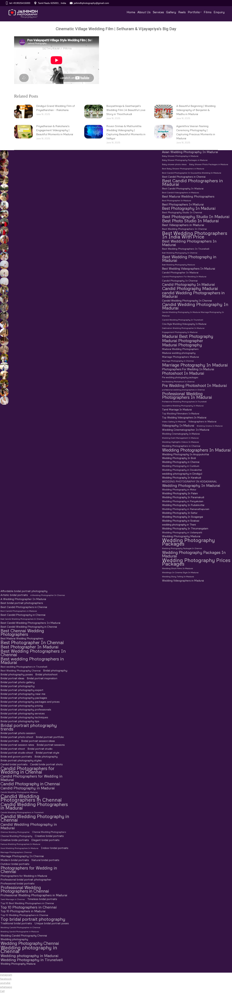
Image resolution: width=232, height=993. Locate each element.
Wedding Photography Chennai (30, 943)
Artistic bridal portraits (14, 595)
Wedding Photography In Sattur (180, 512)
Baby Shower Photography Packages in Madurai (185, 160)
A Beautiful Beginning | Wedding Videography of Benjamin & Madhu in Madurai (196, 110)
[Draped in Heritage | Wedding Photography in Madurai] (4, 375)
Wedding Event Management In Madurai (180, 438)
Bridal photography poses (17, 674)
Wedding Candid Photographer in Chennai (20, 927)
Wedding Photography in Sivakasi (180, 520)
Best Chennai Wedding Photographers (22, 632)
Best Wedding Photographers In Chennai (184, 229)
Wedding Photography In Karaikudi (181, 477)
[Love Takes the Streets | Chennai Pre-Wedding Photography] (4, 315)
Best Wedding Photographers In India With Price (194, 234)
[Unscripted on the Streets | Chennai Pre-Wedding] (4, 324)
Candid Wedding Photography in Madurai (29, 826)
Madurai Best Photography (187, 336)
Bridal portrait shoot (13, 748)
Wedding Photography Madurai (181, 536)
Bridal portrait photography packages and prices (30, 701)
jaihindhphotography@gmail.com (91, 3)
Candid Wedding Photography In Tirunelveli (182, 320)
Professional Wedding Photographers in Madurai (34, 895)
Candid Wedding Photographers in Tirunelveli (22, 812)
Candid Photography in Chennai (30, 783)
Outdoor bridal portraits (15, 864)
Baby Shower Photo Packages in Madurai (208, 164)
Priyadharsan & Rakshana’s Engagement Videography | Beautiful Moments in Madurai (54, 130)
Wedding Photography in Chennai (180, 461)
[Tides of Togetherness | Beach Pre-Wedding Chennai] (4, 281)
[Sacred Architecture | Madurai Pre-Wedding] (4, 188)
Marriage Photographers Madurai (180, 356)
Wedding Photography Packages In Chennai (182, 548)
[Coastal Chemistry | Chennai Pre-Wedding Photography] (4, 256)
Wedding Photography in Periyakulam (182, 501)
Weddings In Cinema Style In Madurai (180, 572)
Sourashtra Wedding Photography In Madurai (183, 406)
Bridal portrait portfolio (50, 737)
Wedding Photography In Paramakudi (183, 497)
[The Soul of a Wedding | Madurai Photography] (4, 358)
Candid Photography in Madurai (28, 788)
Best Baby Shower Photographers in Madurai (183, 168)
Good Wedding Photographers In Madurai (19, 848)
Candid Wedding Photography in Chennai (35, 818)
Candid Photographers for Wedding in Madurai (31, 778)
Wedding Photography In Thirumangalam (185, 528)
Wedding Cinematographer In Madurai (185, 429)
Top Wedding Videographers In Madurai (184, 417)
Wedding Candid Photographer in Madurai (20, 931)
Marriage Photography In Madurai (195, 365)
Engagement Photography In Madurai (180, 332)
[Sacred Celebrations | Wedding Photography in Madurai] (4, 366)
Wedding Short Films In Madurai (177, 568)
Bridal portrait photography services (23, 713)
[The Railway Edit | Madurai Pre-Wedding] (4, 231)
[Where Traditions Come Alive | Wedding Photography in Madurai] (4, 332)
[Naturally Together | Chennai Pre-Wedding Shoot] (4, 290)
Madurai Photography (182, 344)
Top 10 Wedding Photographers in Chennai (24, 914)
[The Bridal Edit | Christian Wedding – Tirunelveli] (4, 154)
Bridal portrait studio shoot (17, 752)
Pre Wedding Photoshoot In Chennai (178, 381)
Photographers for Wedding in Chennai (29, 869)
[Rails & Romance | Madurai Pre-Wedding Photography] (4, 247)
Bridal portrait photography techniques (24, 717)
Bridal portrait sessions (51, 744)
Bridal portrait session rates (17, 744)
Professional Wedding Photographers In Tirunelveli (184, 401)
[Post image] (23, 111)
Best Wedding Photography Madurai (178, 265)
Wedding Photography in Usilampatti (182, 532)
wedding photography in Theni (179, 524)
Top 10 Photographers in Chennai (29, 907)
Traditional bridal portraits (16, 923)
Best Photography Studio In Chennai (182, 212)
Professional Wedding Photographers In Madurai (187, 395)
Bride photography (46, 756)
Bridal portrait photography (17, 686)
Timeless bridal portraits (42, 899)
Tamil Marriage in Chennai (13, 899)
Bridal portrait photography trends (29, 726)
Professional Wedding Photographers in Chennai (25, 889)
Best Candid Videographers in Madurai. (180, 192)
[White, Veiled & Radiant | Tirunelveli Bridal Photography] (4, 163)
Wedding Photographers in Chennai (181, 446)
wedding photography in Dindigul (182, 473)
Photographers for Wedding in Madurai (24, 875)
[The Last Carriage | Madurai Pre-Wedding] (4, 222)
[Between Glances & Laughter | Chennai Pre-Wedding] (4, 307)
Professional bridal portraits (17, 883)
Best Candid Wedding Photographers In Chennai (22, 619)
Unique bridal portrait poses (51, 923)
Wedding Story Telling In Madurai (178, 576)
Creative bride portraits (15, 840)
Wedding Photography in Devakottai (182, 469)
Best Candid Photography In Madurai (182, 188)
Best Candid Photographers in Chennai (184, 176)
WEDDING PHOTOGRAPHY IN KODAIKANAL (189, 481)
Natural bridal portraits (45, 860)
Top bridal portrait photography (33, 919)
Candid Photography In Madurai (188, 284)
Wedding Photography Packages (188, 542)
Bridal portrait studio (40, 748)
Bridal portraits (10, 741)
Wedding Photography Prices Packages (196, 561)
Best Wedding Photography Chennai (21, 670)
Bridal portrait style (47, 752)
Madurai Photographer (182, 340)
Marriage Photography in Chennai (178, 361)
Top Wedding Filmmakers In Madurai (180, 413)
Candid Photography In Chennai (180, 280)
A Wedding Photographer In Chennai (47, 595)
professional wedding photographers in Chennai (183, 390)
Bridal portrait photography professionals (26, 709)
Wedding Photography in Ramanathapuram (185, 509)
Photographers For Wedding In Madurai (188, 369)
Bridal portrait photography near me (23, 694)
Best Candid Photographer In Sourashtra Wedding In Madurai (191, 173)
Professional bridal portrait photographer (26, 879)
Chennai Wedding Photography (16, 836)
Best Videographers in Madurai (183, 225)
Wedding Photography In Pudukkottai (183, 505)
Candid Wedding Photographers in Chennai (31, 797)
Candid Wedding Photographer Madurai (19, 792)
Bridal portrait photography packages (24, 697)
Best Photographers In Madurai (183, 204)
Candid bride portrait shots (46, 764)
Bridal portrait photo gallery (18, 682)
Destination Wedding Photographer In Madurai (183, 328)
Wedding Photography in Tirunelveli (32, 959)
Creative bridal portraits (49, 836)
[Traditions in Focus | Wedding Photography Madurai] (4, 341)
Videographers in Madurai (202, 421)
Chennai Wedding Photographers (49, 832)
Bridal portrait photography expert (22, 690)
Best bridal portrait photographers (22, 603)
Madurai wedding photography (178, 352)
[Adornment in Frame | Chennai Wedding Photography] (4, 383)
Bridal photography (55, 670)
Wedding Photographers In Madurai (196, 450)
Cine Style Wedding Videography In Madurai (184, 324)
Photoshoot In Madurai (183, 373)
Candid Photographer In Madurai (180, 272)
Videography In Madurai (178, 425)
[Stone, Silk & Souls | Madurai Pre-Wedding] (4, 214)
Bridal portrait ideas (12, 678)
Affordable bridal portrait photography (24, 591)
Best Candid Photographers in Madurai (192, 182)
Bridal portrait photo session (18, 733)
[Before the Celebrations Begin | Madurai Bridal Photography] (4, 400)
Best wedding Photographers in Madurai (32, 660)
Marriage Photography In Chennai (22, 856)
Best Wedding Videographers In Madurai (188, 268)
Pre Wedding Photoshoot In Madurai (194, 385)
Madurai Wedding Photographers (180, 349)
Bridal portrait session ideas (38, 741)
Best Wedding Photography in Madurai (189, 258)
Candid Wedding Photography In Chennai (187, 300)
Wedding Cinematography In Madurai (181, 433)
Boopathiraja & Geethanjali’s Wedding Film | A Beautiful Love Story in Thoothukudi (125, 110)
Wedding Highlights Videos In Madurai (180, 442)
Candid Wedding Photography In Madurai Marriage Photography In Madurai (193, 314)
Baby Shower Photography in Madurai (180, 156)
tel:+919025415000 (19, 3)
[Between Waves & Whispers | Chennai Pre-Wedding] (4, 273)
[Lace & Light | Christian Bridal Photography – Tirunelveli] (4, 171)
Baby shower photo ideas (174, 164)
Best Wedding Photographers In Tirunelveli (185, 248)
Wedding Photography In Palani (180, 493)
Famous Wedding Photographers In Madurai (20, 844)
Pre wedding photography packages (180, 377)
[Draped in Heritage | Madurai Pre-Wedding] (4, 197)
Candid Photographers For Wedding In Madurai (184, 276)
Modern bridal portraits (15, 860)
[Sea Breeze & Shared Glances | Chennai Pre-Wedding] (4, 264)
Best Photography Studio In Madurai (195, 216)
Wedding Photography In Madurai (191, 485)
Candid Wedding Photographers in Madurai (34, 806)
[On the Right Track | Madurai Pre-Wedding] (4, 239)
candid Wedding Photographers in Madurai (193, 294)
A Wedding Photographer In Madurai (23, 599)
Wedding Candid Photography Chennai (24, 935)
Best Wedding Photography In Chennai (179, 253)
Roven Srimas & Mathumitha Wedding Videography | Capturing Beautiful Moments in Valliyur (125, 132)
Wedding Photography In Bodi (179, 458)
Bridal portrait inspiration (42, 678)
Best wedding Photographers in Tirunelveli (24, 666)
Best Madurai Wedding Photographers (188, 196)
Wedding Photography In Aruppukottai (185, 454)
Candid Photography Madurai (190, 288)
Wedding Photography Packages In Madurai (194, 554)
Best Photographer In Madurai (176, 200)
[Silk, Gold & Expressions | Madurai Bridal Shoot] (4, 392)
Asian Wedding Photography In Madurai (190, 152)
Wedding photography (14, 939)
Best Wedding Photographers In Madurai (189, 242)
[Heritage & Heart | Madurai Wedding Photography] (4, 349)
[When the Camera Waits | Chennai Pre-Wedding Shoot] (4, 298)
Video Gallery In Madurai (174, 421)
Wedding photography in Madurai (29, 955)
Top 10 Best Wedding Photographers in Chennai (27, 903)
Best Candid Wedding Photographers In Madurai (30, 622)
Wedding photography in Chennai (29, 949)
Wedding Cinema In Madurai (210, 426)
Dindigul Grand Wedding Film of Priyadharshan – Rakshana (55, 108)
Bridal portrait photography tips (20, 721)
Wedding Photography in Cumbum (180, 465)
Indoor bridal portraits (54, 848)
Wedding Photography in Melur (179, 489)
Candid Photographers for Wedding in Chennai (27, 770)
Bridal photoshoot (46, 674)
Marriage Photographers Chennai (16, 852)
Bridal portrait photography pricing (22, 705)
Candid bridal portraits (14, 764)
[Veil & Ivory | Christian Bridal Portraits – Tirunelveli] (4, 180)
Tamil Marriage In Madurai (177, 409)
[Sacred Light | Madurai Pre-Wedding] (4, 205)
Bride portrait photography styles (21, 760)
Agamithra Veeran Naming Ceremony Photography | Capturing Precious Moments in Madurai (195, 132)
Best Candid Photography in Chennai (23, 614)
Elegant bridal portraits (45, 840)
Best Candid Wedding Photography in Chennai (29, 626)
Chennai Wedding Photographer (15, 832)
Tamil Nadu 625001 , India (52, 3)
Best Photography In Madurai (189, 208)
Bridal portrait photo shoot (17, 737)
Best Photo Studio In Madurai (190, 220)
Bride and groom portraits (16, 756)
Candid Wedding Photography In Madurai (195, 306)
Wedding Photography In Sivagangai (182, 516)
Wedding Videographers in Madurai (183, 580)
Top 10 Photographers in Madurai (23, 911)
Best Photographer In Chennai (32, 642)
